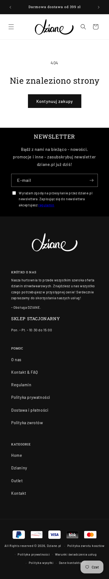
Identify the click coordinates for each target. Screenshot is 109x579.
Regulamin (21, 384)
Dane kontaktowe (72, 562)
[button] (11, 27)
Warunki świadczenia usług (76, 554)
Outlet (17, 480)
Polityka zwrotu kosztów (86, 545)
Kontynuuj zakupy (54, 101)
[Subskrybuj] (91, 180)
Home (16, 455)
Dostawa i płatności (29, 410)
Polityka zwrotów (27, 422)
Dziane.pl (54, 545)
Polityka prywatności (30, 397)
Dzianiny (19, 467)
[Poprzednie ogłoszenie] (10, 7)
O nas (16, 359)
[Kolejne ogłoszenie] (99, 7)
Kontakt (18, 493)
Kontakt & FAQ (24, 372)
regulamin (46, 205)
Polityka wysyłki (41, 562)
